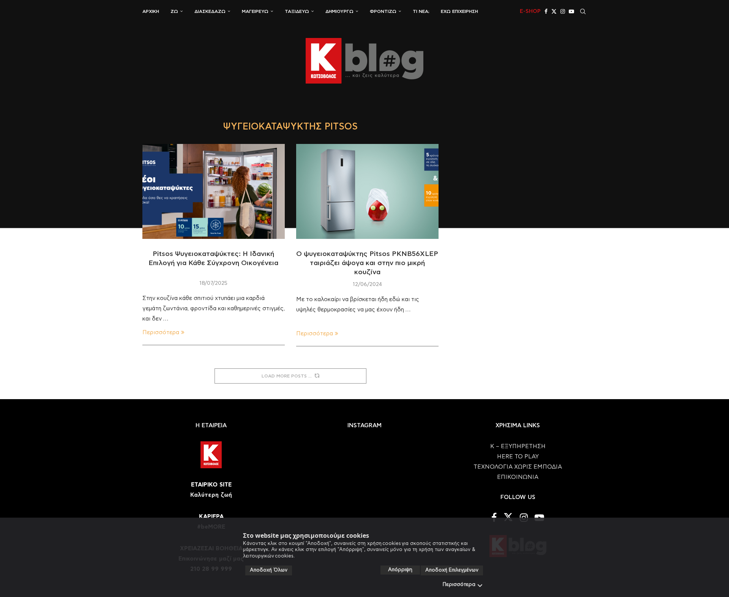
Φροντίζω (383, 11)
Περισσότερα (459, 584)
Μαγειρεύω (255, 11)
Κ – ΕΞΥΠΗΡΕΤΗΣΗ (518, 446)
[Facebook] (546, 11)
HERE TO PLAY (518, 457)
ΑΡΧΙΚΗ (150, 11)
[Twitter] (554, 11)
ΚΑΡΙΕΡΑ (211, 517)
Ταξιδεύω (297, 11)
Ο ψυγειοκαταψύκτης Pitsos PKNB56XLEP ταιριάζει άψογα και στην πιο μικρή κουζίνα (367, 263)
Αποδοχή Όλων (268, 570)
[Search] (583, 11)
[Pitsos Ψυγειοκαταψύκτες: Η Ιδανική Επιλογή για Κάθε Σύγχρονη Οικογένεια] (213, 191)
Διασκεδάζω (210, 11)
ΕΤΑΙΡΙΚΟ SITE (211, 485)
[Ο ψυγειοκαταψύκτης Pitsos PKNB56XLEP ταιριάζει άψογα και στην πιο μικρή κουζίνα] (367, 191)
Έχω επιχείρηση (459, 11)
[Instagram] (562, 11)
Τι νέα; (421, 11)
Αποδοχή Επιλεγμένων (451, 570)
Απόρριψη (400, 569)
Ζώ (174, 11)
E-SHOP (530, 11)
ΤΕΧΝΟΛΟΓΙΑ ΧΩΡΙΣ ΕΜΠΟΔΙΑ (517, 467)
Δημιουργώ (339, 11)
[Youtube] (571, 11)
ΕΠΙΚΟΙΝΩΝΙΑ (517, 477)
